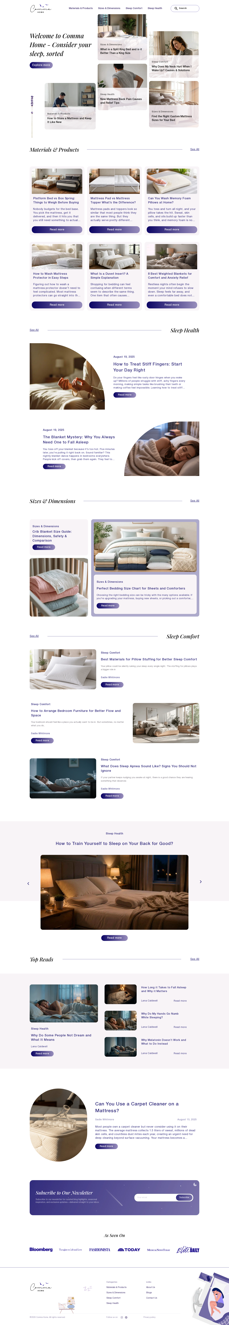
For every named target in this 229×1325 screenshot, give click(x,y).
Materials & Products (81, 8)
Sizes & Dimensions (109, 8)
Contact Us (151, 1298)
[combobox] (185, 8)
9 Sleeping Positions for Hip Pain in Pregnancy (114, 844)
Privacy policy (149, 1317)
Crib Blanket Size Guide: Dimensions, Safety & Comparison (52, 536)
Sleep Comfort (134, 8)
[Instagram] (122, 1317)
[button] (28, 883)
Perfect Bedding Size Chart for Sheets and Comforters (141, 588)
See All (194, 149)
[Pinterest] (126, 1317)
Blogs (149, 1293)
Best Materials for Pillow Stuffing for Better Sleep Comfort (149, 659)
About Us (150, 1287)
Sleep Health (155, 8)
